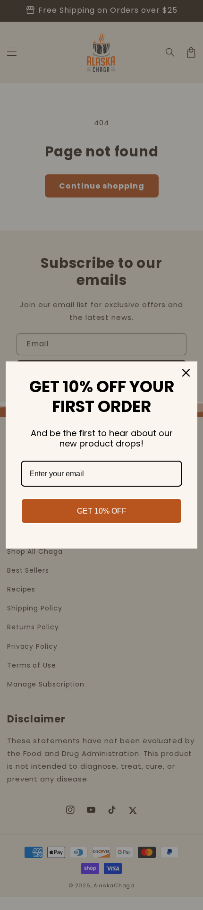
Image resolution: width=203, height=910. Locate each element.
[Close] (186, 372)
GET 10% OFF (102, 511)
